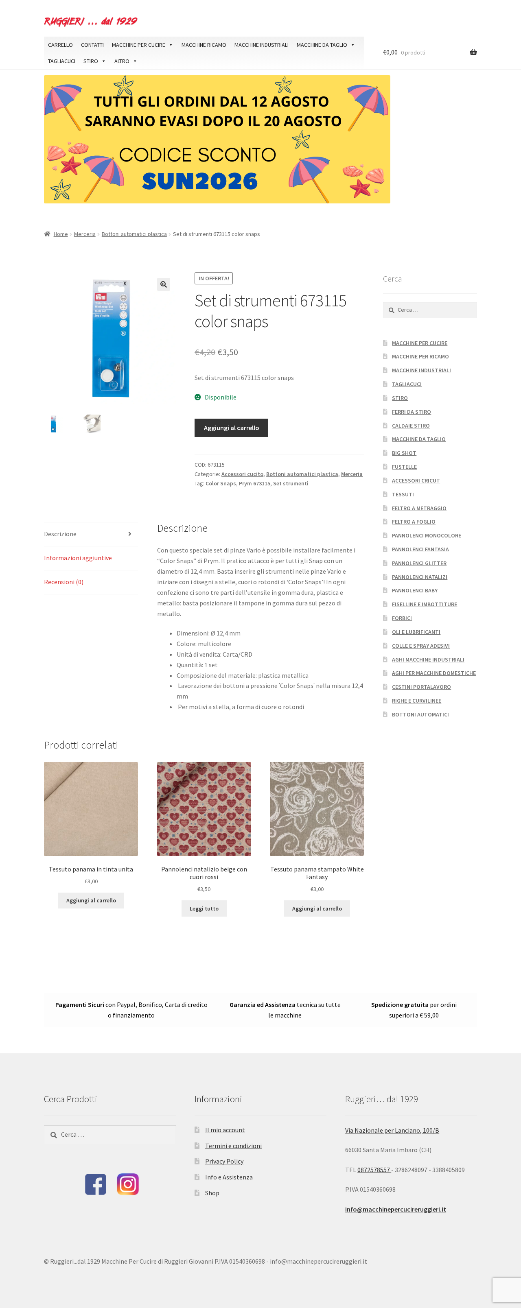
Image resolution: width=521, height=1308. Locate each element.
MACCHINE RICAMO (204, 44)
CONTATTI (92, 44)
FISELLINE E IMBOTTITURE (424, 604)
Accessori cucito (242, 474)
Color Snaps (221, 483)
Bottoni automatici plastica (134, 234)
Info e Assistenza (229, 1177)
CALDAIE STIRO (411, 425)
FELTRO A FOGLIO (414, 521)
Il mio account (225, 1130)
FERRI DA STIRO (411, 411)
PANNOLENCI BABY (415, 590)
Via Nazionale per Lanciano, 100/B (392, 1130)
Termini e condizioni (233, 1146)
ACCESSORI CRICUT (416, 480)
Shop (212, 1193)
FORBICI (402, 618)
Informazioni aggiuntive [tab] (78, 558)
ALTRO (121, 61)
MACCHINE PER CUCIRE (138, 44)
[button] (163, 284)
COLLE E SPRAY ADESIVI (421, 645)
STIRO (90, 61)
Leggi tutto (204, 908)
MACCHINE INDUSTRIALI (261, 44)
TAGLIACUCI (61, 61)
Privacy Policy (224, 1161)
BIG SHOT (404, 452)
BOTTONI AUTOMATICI (420, 714)
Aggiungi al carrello (231, 428)
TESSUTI (403, 494)
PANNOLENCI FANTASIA (420, 549)
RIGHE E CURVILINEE (416, 700)
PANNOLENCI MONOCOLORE (426, 535)
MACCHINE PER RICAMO (420, 356)
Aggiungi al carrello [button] (91, 900)
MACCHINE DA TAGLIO (322, 44)
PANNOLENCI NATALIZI (419, 577)
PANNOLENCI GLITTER (419, 563)
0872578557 (374, 1170)
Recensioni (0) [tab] (63, 582)
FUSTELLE (404, 466)
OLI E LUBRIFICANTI (416, 631)
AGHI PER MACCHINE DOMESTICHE (434, 673)
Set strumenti (291, 483)
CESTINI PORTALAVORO (421, 686)
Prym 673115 (254, 483)
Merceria (85, 234)
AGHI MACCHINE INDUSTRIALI (428, 659)
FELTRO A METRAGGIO (419, 508)
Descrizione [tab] (60, 534)
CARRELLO (60, 44)
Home (61, 234)
